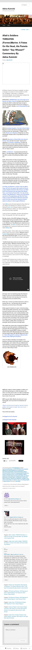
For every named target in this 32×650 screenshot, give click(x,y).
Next (28, 29)
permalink (18, 481)
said (14, 224)
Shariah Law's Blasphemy (16, 478)
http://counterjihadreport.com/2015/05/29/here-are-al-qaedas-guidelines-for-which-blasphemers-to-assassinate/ (15, 469)
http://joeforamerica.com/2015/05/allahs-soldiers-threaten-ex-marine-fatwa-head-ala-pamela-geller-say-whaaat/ (15, 475)
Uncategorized (15, 467)
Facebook (4, 234)
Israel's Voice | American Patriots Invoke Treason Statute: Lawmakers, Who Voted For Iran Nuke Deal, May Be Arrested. (16, 616)
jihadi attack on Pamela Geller (8, 477)
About (8, 25)
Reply (6, 505)
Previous (23, 29)
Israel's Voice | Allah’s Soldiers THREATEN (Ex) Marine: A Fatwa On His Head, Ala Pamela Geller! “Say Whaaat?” (16, 542)
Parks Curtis (6, 554)
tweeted (9, 207)
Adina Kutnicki (8, 8)
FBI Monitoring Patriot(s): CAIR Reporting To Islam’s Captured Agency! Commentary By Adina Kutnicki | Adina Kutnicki (16, 592)
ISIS (7, 204)
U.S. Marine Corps (16, 479)
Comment (22, 640)
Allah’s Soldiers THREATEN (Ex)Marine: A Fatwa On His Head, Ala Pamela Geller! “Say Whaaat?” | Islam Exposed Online (16, 536)
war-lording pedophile (24, 479)
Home (4, 25)
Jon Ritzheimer (18, 477)
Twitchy (7, 227)
